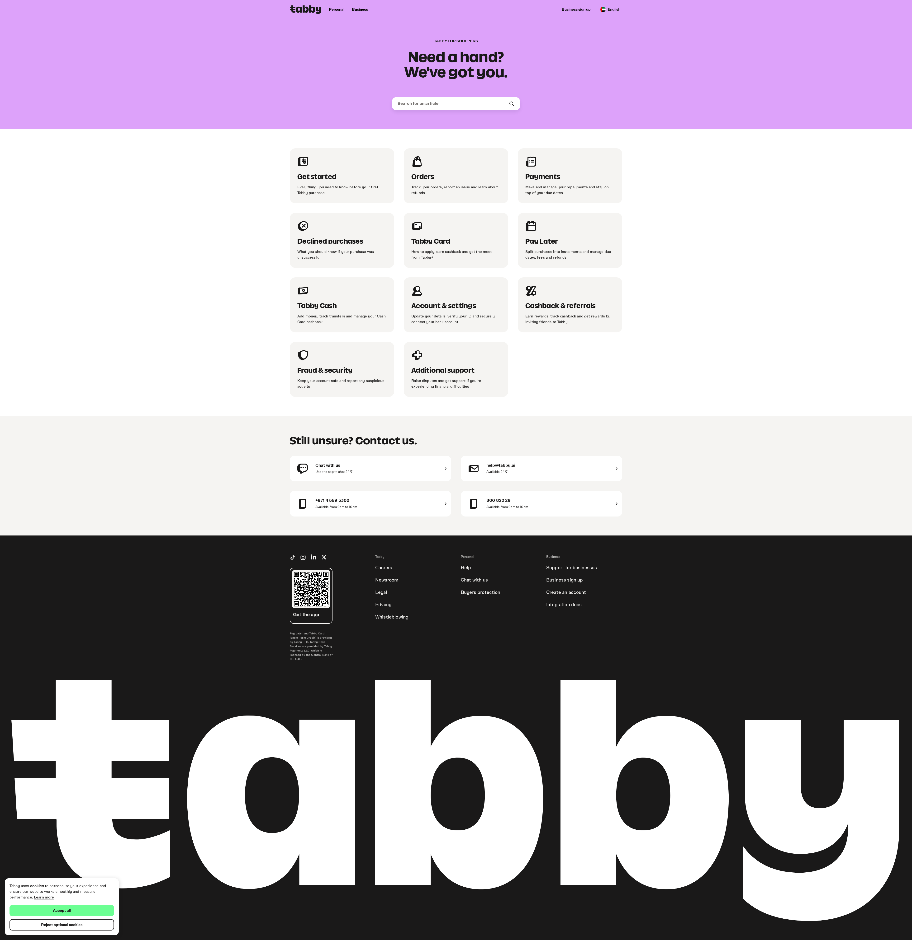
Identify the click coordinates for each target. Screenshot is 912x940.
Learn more (44, 897)
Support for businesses (571, 567)
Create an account (566, 592)
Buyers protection (480, 592)
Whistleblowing (391, 617)
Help (466, 567)
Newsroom (386, 580)
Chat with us (474, 580)
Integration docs (564, 604)
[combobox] (453, 103)
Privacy (383, 604)
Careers (383, 567)
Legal (381, 592)
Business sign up (564, 580)
